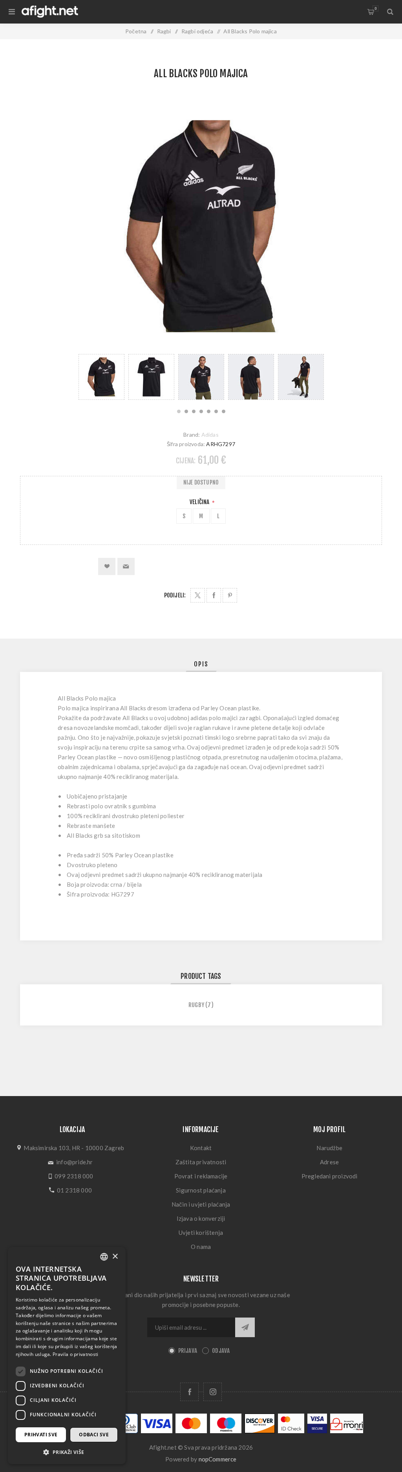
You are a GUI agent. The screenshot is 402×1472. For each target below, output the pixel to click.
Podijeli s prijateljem (126, 566)
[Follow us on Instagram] (212, 1392)
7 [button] (223, 411)
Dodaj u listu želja (106, 566)
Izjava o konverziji (201, 1218)
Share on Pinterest (230, 595)
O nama (201, 1246)
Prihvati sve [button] (41, 1434)
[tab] (201, 664)
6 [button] (216, 411)
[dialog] (67, 1355)
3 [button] (194, 411)
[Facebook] (189, 1392)
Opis (201, 664)
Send (245, 1327)
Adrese (329, 1161)
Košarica (375, 8)
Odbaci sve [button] (94, 1434)
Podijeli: (175, 595)
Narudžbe (329, 1147)
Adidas (210, 434)
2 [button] (186, 411)
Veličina (200, 502)
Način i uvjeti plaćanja (201, 1204)
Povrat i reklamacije (201, 1176)
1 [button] (179, 411)
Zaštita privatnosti (201, 1161)
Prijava (187, 1350)
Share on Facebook (213, 595)
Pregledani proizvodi (330, 1176)
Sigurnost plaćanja (201, 1190)
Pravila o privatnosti (75, 1354)
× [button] (115, 1257)
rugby (196, 1005)
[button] (67, 1451)
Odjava (221, 1350)
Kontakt (201, 1147)
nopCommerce (218, 1459)
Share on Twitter (197, 595)
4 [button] (201, 411)
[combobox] (104, 1257)
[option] (101, 377)
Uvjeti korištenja (201, 1232)
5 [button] (208, 411)
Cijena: (186, 461)
